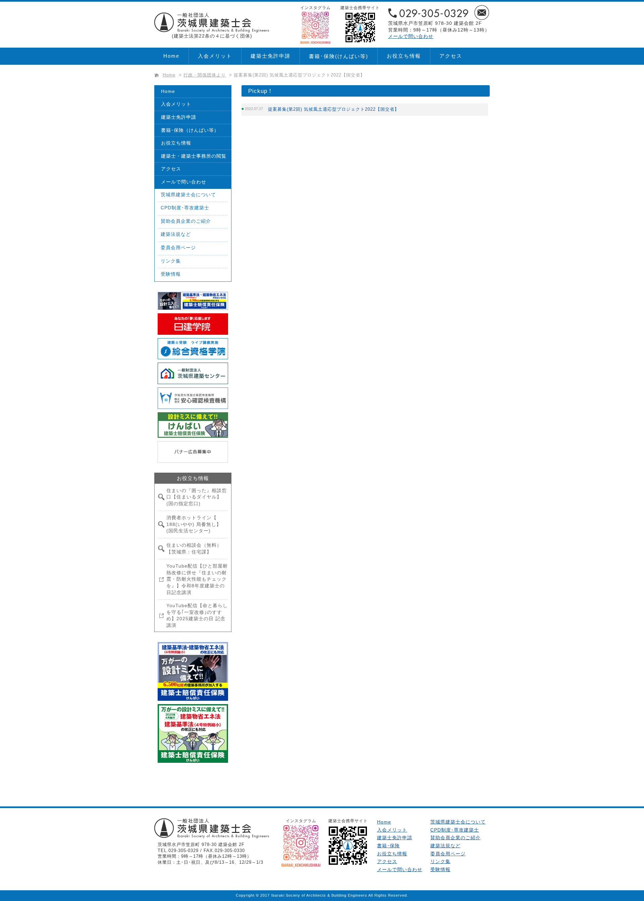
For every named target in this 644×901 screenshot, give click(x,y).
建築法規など (176, 234)
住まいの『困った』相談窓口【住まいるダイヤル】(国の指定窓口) (196, 497)
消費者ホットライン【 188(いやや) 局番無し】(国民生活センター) (193, 524)
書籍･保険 (338, 56)
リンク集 (171, 261)
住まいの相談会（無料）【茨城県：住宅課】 (194, 548)
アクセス (450, 56)
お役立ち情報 (404, 56)
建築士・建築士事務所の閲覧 (193, 156)
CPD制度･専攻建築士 (185, 207)
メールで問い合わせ (410, 36)
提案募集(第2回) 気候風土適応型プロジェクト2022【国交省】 (333, 109)
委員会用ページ (178, 247)
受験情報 (171, 274)
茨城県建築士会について (188, 194)
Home (171, 56)
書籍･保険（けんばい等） (190, 130)
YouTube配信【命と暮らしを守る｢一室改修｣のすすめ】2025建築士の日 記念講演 (197, 615)
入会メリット (215, 56)
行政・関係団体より (204, 75)
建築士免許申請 (270, 56)
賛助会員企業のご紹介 (186, 221)
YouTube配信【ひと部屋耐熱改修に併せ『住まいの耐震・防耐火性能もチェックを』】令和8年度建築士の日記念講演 (197, 579)
